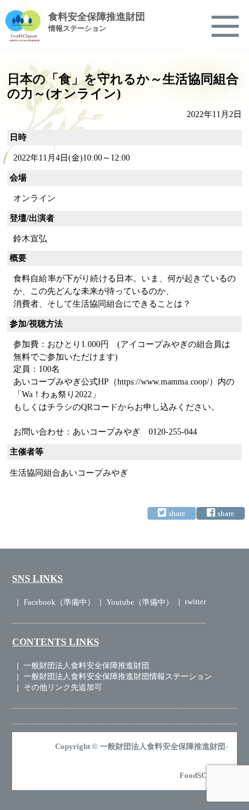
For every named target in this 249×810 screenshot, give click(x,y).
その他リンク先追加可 (63, 687)
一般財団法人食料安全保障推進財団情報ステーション (118, 676)
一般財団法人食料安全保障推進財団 (86, 665)
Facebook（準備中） (59, 602)
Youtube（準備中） (139, 602)
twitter (195, 601)
